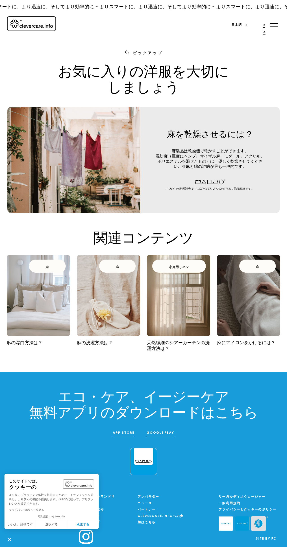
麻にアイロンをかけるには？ (246, 343)
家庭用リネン (179, 267)
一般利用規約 (229, 503)
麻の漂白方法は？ (25, 343)
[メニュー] (273, 25)
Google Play (160, 433)
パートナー (147, 509)
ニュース (145, 503)
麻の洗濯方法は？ (95, 343)
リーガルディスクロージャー (242, 497)
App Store (123, 433)
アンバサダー (148, 497)
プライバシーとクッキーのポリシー (247, 509)
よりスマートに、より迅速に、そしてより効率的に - (145, 7)
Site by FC (266, 538)
